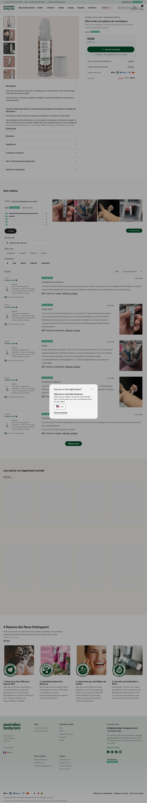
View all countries (60, 413)
